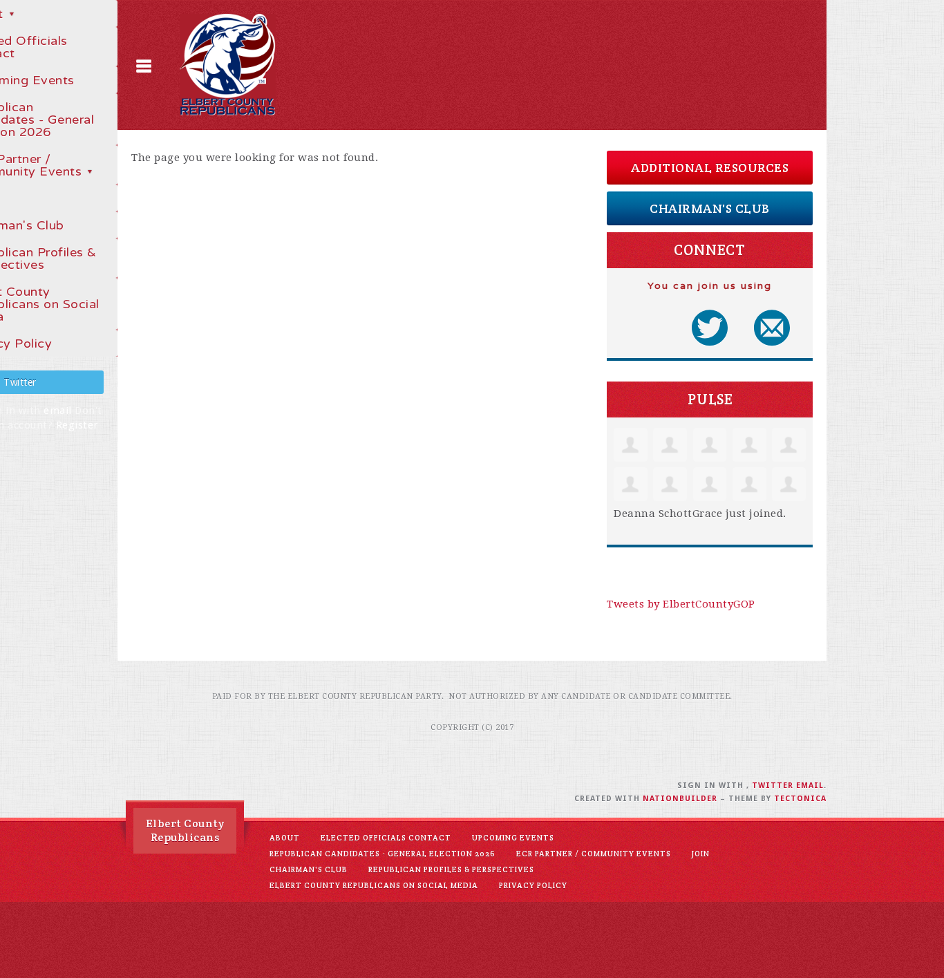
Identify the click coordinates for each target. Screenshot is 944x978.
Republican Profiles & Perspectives (451, 869)
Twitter (772, 785)
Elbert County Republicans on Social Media (374, 885)
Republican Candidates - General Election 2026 (382, 853)
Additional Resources (710, 168)
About (285, 838)
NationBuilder (680, 798)
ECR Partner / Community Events (593, 853)
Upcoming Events (513, 838)
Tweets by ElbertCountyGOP (681, 604)
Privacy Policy (533, 885)
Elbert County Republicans (185, 830)
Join (701, 853)
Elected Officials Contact (386, 838)
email (58, 410)
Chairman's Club (710, 208)
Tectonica (800, 798)
